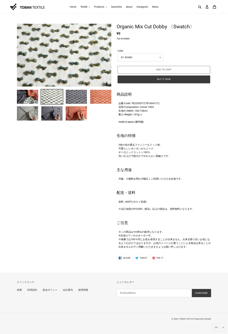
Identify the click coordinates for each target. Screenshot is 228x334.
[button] (219, 327)
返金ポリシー (50, 289)
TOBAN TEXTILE (186, 319)
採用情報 (83, 289)
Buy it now (164, 79)
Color (120, 50)
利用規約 (32, 289)
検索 (19, 289)
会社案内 (68, 289)
